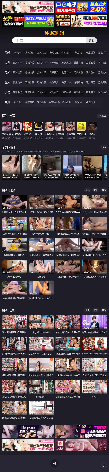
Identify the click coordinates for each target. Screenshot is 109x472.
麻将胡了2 (66, 52)
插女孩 (17, 102)
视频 (7, 62)
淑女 (96, 310)
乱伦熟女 (90, 72)
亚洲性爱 (17, 72)
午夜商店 (29, 102)
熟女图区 (90, 82)
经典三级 (78, 72)
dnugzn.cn (54, 33)
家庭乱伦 (29, 92)
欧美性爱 (54, 72)
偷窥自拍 (17, 82)
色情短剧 (90, 102)
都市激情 (17, 92)
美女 (87, 190)
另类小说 (78, 92)
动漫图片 (54, 82)
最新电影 (8, 310)
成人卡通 (41, 72)
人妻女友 (41, 92)
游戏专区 (54, 52)
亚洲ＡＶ (17, 62)
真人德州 (29, 52)
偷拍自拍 (29, 72)
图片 (7, 82)
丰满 (87, 310)
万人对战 (41, 52)
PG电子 (17, 52)
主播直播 (90, 62)
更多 (104, 190)
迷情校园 (66, 92)
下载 (104, 147)
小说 (7, 92)
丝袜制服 (78, 62)
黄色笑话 (90, 92)
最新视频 (8, 190)
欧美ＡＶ (41, 62)
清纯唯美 (78, 82)
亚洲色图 (29, 82)
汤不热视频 (54, 102)
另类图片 (102, 82)
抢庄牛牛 (102, 52)
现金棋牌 (90, 52)
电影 (7, 72)
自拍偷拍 (29, 62)
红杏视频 (66, 102)
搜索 (91, 40)
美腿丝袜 (66, 82)
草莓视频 (41, 102)
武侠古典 (54, 92)
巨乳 (96, 190)
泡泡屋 (78, 102)
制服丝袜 (66, 72)
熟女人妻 (66, 62)
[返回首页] (103, 465)
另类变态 (102, 72)
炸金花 (78, 52)
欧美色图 (41, 82)
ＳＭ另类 (102, 62)
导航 (7, 102)
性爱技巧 (102, 92)
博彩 (7, 52)
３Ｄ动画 (54, 62)
